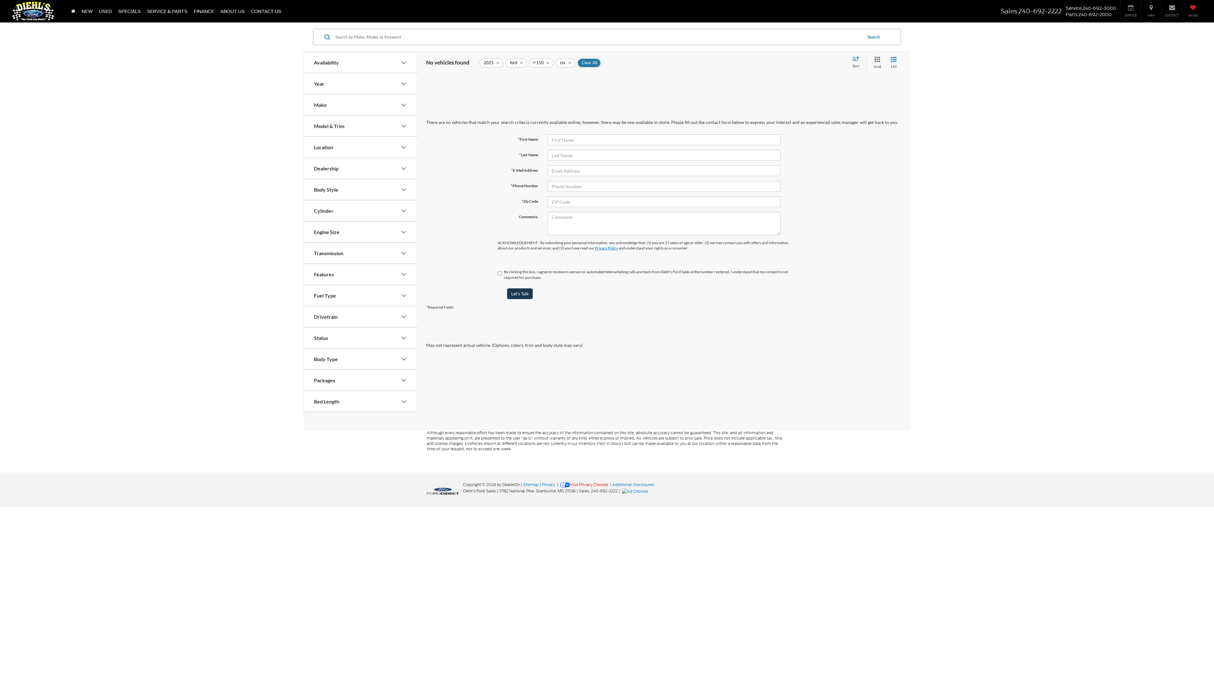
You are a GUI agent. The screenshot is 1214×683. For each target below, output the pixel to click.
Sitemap (531, 484)
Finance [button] (204, 11)
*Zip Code (530, 201)
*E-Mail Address (524, 170)
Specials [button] (129, 11)
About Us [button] (232, 11)
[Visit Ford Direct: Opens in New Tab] (636, 491)
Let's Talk (520, 293)
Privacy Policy (606, 248)
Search (874, 37)
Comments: (528, 216)
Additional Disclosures (633, 484)
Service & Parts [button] (167, 11)
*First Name (528, 139)
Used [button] (105, 11)
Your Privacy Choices (589, 484)
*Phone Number (524, 185)
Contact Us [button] (266, 11)
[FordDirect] (443, 491)
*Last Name (528, 154)
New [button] (87, 11)
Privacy (548, 484)
